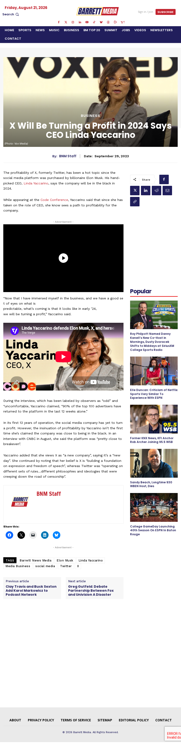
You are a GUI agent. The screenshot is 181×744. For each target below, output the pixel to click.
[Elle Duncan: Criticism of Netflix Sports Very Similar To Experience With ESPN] (154, 371)
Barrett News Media (35, 560)
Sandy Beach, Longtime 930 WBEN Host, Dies (151, 484)
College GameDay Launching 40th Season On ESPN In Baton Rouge (153, 530)
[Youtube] (87, 22)
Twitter (66, 566)
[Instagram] (73, 22)
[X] (135, 190)
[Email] (167, 190)
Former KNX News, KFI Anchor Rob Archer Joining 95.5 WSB (151, 440)
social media (45, 566)
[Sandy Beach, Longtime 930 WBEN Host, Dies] (154, 463)
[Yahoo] (122, 22)
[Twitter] (66, 22)
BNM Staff (67, 156)
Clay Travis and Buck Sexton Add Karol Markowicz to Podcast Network (31, 590)
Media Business (17, 566)
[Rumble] (115, 22)
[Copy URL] (135, 201)
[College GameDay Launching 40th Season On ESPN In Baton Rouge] (154, 507)
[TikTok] (94, 22)
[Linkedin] (80, 22)
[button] (11, 14)
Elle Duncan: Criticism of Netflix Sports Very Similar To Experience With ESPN (153, 394)
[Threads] (108, 22)
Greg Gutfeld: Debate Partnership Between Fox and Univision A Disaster (91, 590)
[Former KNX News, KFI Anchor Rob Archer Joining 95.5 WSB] (154, 419)
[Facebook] (59, 22)
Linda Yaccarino (36, 183)
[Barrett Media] (98, 11)
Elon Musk (65, 560)
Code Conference (54, 200)
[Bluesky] (101, 22)
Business (90, 116)
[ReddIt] (156, 190)
